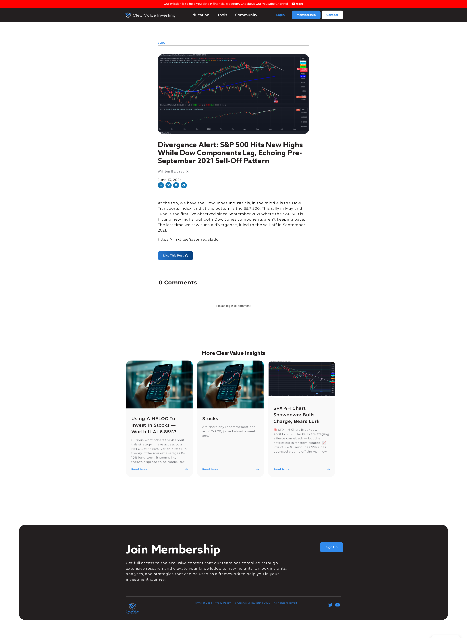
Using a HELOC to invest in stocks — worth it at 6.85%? (153, 425)
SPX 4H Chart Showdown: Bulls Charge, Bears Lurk (296, 415)
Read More (139, 469)
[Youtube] (337, 605)
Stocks (210, 418)
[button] (161, 185)
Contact (332, 15)
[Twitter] (330, 605)
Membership (306, 15)
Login (280, 15)
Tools (222, 15)
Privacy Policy (222, 602)
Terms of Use (202, 602)
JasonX (183, 171)
